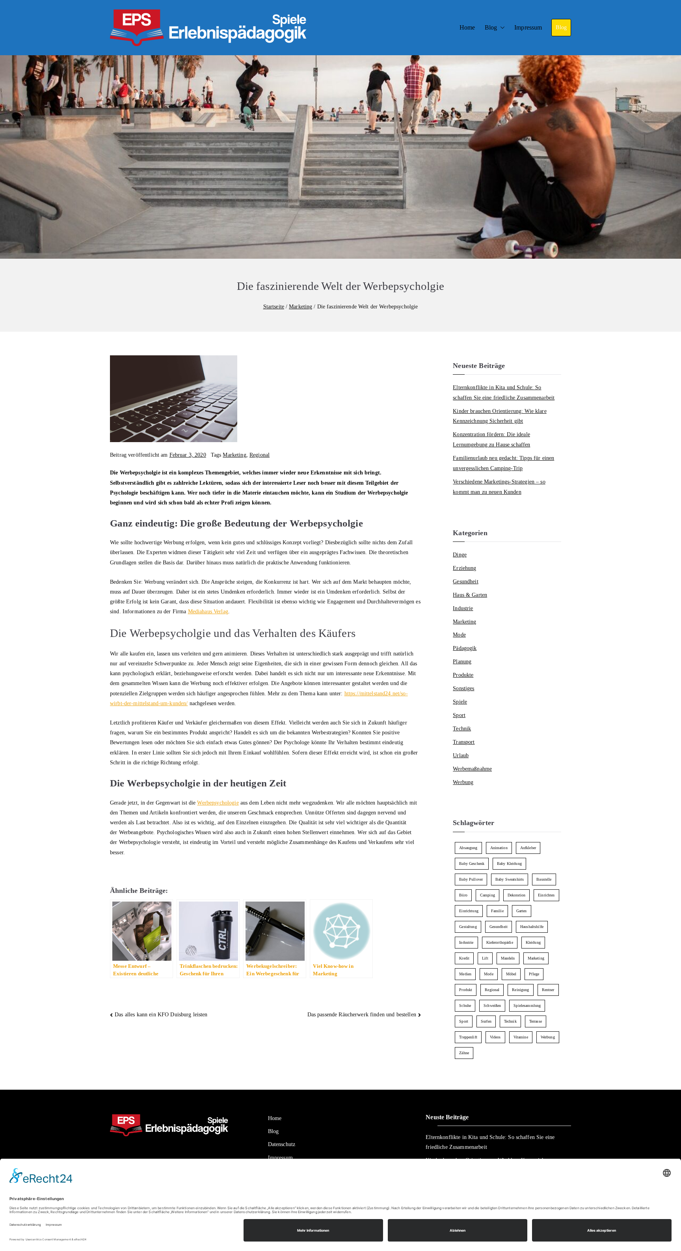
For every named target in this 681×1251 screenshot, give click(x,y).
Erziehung (464, 568)
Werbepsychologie (217, 803)
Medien (465, 974)
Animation (499, 848)
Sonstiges (463, 688)
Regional (259, 455)
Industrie (463, 608)
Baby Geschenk (471, 863)
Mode (459, 634)
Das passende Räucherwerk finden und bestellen (361, 1015)
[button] (501, 28)
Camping (487, 895)
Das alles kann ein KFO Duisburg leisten (161, 1015)
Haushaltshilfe (531, 926)
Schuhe (465, 1005)
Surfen (486, 1021)
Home (467, 27)
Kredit (464, 958)
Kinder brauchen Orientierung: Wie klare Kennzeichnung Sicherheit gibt (499, 416)
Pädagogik (464, 648)
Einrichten (546, 895)
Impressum (528, 27)
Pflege (534, 974)
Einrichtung (468, 911)
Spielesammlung (527, 1005)
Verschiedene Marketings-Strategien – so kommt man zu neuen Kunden (499, 486)
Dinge (460, 554)
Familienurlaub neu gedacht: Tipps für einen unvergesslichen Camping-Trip (503, 463)
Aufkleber (528, 848)
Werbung (463, 782)
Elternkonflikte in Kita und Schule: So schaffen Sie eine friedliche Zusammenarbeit (503, 392)
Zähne (464, 1053)
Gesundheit (465, 581)
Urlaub (461, 755)
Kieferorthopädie (499, 942)
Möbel (511, 974)
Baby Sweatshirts (509, 879)
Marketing (234, 455)
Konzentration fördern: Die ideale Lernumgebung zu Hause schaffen (491, 439)
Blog (491, 27)
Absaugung (468, 848)
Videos (495, 1037)
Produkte (463, 675)
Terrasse (535, 1021)
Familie (497, 911)
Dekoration (516, 895)
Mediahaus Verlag (208, 611)
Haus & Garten (470, 595)
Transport (463, 742)
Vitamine (521, 1037)
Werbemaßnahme (472, 769)
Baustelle (543, 879)
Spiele (460, 701)
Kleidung (533, 942)
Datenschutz (282, 1144)
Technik (462, 728)
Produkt (465, 990)
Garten (521, 911)
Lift (485, 958)
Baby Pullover (471, 879)
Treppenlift (468, 1037)
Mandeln (508, 958)
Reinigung (520, 990)
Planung (462, 661)
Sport (459, 715)
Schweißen (492, 1005)
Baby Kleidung (509, 863)
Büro (463, 895)
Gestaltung (467, 926)
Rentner (548, 990)
